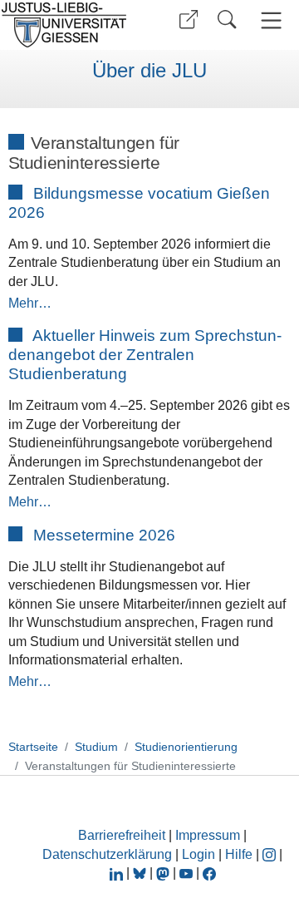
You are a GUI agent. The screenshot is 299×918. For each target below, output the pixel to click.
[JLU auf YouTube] (186, 873)
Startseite (33, 746)
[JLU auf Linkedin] (118, 873)
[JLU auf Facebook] (209, 873)
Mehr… (29, 303)
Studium (96, 746)
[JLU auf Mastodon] (164, 873)
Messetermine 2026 (104, 535)
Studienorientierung (186, 746)
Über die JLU (149, 71)
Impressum (207, 835)
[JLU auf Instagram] (270, 854)
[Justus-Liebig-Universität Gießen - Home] (69, 25)
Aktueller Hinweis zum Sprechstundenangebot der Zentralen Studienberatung (145, 354)
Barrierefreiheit (121, 835)
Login (200, 854)
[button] (188, 19)
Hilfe (238, 854)
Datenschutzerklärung (107, 854)
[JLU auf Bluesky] (141, 873)
